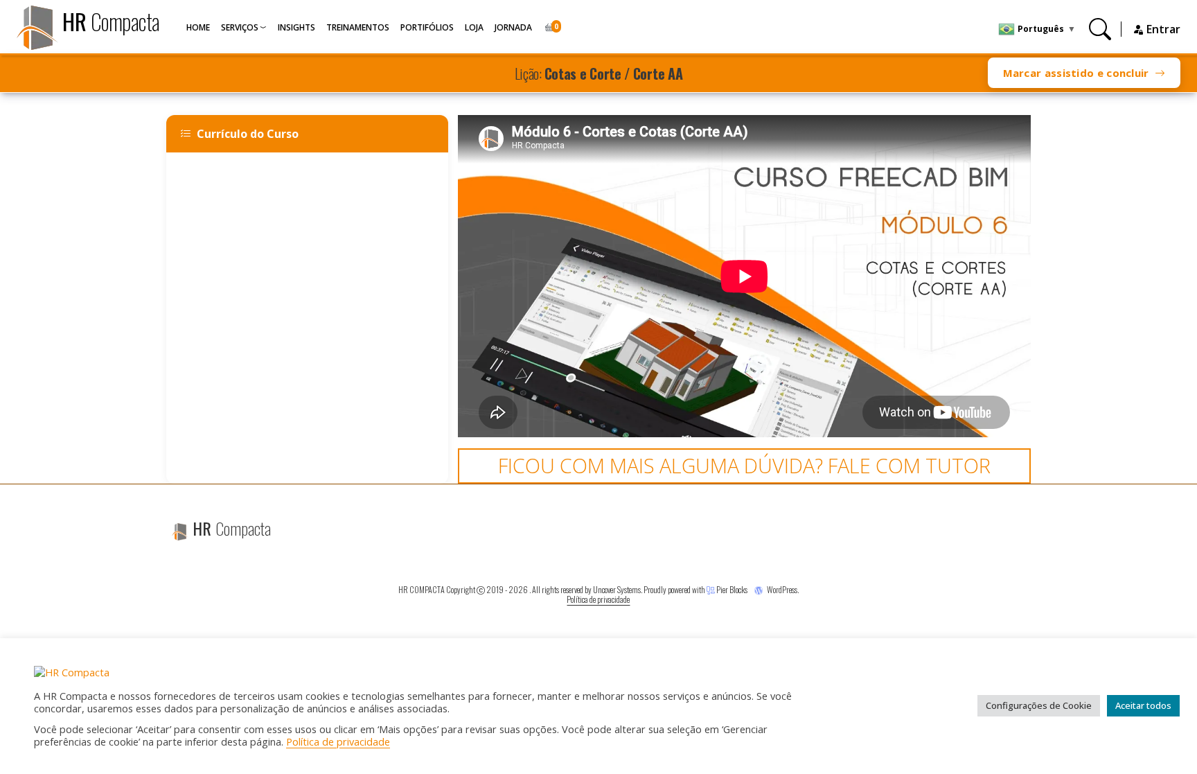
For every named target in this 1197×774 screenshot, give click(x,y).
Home (198, 27)
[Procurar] (1100, 29)
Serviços (239, 27)
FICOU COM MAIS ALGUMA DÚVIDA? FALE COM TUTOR (744, 465)
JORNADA (513, 27)
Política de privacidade (598, 599)
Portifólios (427, 27)
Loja (474, 27)
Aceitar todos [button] (1143, 705)
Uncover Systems (617, 589)
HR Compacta (421, 589)
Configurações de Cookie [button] (1039, 705)
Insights (296, 27)
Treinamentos (357, 27)
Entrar (1162, 29)
